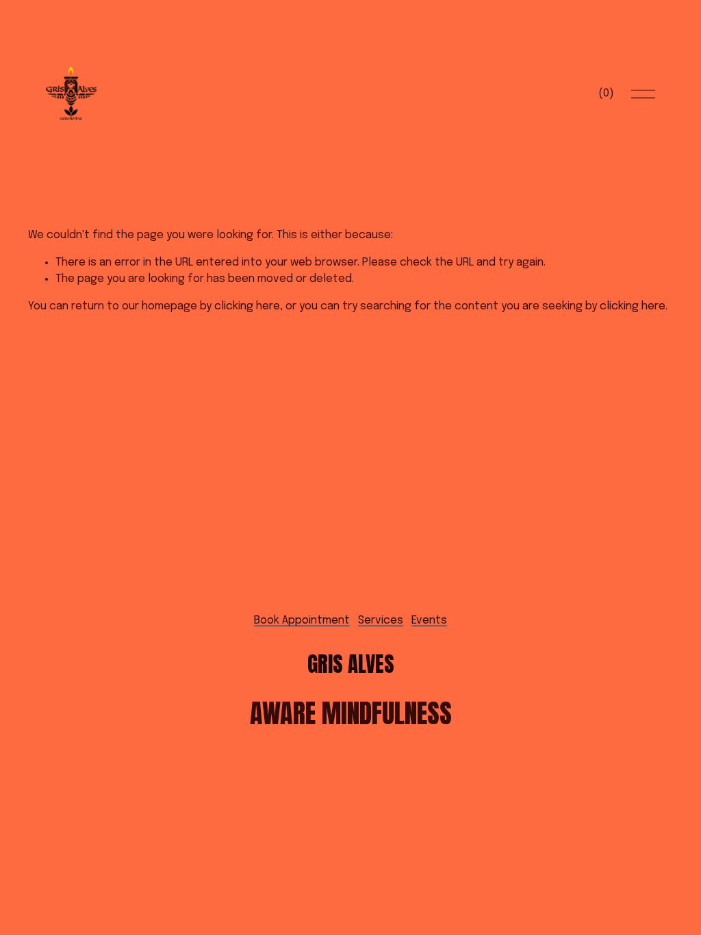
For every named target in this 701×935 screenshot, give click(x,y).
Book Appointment (302, 620)
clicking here (247, 306)
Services (380, 620)
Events (429, 620)
